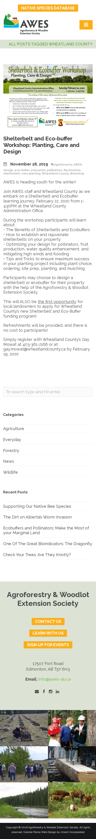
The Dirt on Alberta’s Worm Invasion (37, 517)
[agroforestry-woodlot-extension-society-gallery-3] (24, 800)
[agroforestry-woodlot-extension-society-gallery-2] (72, 764)
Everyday (12, 439)
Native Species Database (48, 8)
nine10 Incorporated (73, 832)
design (8, 170)
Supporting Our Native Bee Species (37, 506)
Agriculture (13, 428)
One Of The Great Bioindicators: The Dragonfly (47, 543)
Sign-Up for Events (48, 644)
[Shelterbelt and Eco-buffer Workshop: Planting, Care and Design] (48, 96)
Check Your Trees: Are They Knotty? (37, 554)
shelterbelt (11, 173)
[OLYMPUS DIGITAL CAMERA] (72, 728)
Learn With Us (48, 633)
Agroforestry (63, 164)
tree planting (30, 173)
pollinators (54, 170)
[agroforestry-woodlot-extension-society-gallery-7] (24, 764)
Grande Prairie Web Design (39, 832)
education (38, 170)
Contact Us (48, 621)
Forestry (11, 450)
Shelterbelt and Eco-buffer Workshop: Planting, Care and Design (41, 145)
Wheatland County (55, 173)
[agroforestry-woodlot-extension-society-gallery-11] (24, 728)
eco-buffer (22, 170)
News (8, 461)
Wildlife (10, 472)
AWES (78, 164)
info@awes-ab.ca (54, 679)
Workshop (77, 173)
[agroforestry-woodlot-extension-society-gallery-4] (72, 800)
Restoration (72, 170)
